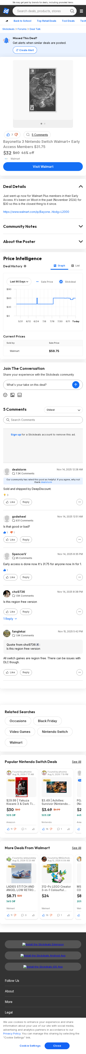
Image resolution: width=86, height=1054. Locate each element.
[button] (16, 134)
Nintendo (47, 822)
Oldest (51, 409)
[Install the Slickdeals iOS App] (43, 967)
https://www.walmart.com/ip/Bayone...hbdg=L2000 (36, 211)
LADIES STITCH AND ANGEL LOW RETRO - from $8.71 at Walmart (21, 888)
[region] (43, 1036)
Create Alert (26, 50)
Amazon (10, 822)
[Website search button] (72, 11)
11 (11, 829)
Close (57, 1045)
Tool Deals (68, 20)
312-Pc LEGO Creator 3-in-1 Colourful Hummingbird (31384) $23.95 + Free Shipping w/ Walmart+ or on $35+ (56, 888)
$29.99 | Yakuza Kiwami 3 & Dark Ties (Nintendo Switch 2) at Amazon (21, 802)
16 (47, 915)
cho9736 (18, 591)
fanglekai (18, 631)
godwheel (19, 516)
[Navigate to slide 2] (44, 123)
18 (47, 829)
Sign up (16, 434)
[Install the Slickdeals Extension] (43, 944)
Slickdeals (8, 29)
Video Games (20, 732)
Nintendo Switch (55, 732)
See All (76, 761)
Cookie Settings (30, 1045)
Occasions (18, 721)
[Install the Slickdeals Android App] (43, 955)
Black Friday (47, 721)
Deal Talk (35, 29)
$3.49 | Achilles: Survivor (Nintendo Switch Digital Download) (55, 802)
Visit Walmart (43, 167)
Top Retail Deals (46, 20)
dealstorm (19, 469)
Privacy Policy (11, 1033)
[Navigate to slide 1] (41, 123)
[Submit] (8, 419)
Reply (26, 501)
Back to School (22, 20)
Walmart (14, 350)
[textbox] (37, 385)
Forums (22, 29)
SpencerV (19, 554)
